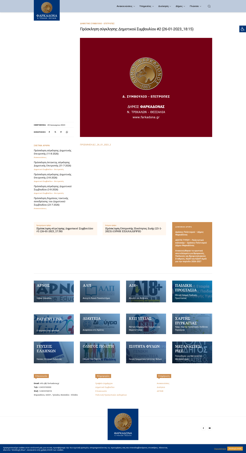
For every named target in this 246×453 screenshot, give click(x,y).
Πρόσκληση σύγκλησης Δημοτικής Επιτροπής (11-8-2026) (52, 152)
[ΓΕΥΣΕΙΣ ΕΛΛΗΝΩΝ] (54, 352)
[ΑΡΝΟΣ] (54, 291)
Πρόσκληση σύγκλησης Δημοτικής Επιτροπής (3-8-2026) (52, 176)
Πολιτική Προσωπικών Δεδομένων (111, 394)
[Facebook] (49, 132)
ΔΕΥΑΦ (160, 391)
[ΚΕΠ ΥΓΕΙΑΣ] (146, 324)
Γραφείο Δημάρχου (104, 383)
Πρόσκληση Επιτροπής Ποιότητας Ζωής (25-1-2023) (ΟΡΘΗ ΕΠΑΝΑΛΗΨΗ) (133, 230)
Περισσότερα (220, 448)
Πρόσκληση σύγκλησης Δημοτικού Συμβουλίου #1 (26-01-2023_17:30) (64, 230)
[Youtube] (209, 428)
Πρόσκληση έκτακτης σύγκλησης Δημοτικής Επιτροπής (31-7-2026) (52, 164)
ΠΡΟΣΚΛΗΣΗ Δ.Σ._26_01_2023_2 (95, 144)
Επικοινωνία (41, 376)
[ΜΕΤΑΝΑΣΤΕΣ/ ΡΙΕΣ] (192, 352)
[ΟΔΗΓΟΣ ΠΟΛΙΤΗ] (100, 352)
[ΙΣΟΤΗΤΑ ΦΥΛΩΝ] (146, 352)
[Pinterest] (61, 132)
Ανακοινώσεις (40, 157)
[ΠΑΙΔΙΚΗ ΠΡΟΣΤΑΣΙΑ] (192, 291)
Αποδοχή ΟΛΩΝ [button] (235, 448)
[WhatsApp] (66, 132)
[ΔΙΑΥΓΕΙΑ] (100, 324)
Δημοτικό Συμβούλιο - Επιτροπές (97, 24)
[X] (55, 132)
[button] (242, 29)
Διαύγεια (161, 387)
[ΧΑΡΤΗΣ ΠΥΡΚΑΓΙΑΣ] (192, 324)
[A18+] (146, 291)
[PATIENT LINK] (54, 324)
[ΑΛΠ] (100, 291)
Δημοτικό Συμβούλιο (104, 387)
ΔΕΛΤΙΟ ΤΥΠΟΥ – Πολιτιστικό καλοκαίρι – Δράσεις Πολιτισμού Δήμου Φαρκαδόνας (191, 243)
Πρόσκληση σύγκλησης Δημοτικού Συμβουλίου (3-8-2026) (53, 188)
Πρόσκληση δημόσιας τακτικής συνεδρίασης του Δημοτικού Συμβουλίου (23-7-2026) (51, 201)
